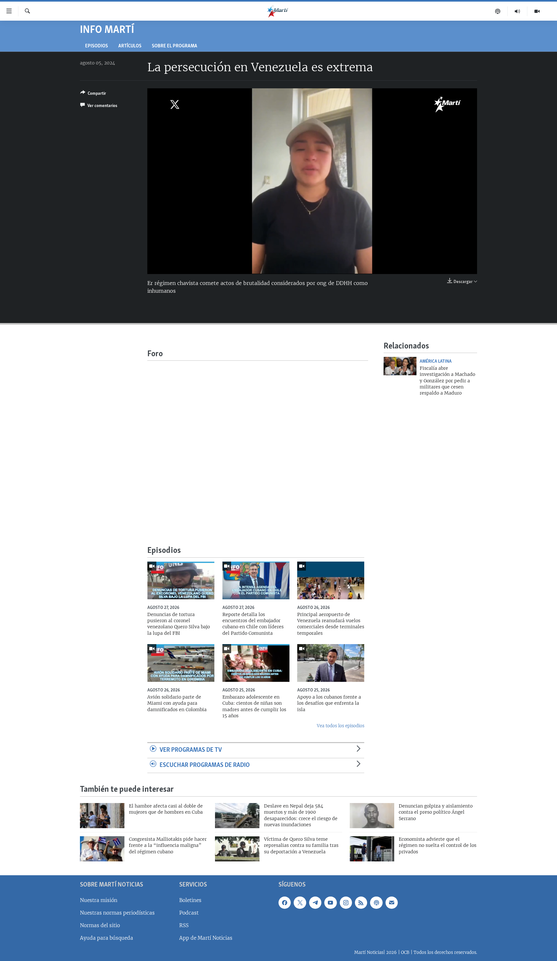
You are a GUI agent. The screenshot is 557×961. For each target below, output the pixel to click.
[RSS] (361, 903)
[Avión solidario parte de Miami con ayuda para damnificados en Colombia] (180, 663)
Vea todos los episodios (340, 726)
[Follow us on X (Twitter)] (300, 903)
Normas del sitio (100, 925)
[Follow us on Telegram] (315, 903)
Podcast (189, 913)
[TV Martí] (537, 11)
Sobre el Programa (174, 46)
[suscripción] (392, 903)
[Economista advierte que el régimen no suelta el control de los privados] (372, 848)
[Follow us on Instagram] (346, 903)
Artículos (130, 46)
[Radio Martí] (517, 11)
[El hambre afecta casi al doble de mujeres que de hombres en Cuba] (102, 815)
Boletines (190, 900)
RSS (184, 925)
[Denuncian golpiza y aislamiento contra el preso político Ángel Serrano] (372, 815)
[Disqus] (257, 441)
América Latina (436, 361)
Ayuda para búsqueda (106, 938)
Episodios (96, 46)
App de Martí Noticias (205, 938)
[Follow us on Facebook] (284, 903)
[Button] (93, 94)
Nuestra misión (98, 900)
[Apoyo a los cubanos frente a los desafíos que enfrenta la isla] (330, 663)
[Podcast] (498, 11)
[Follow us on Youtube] (330, 903)
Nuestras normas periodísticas (117, 913)
